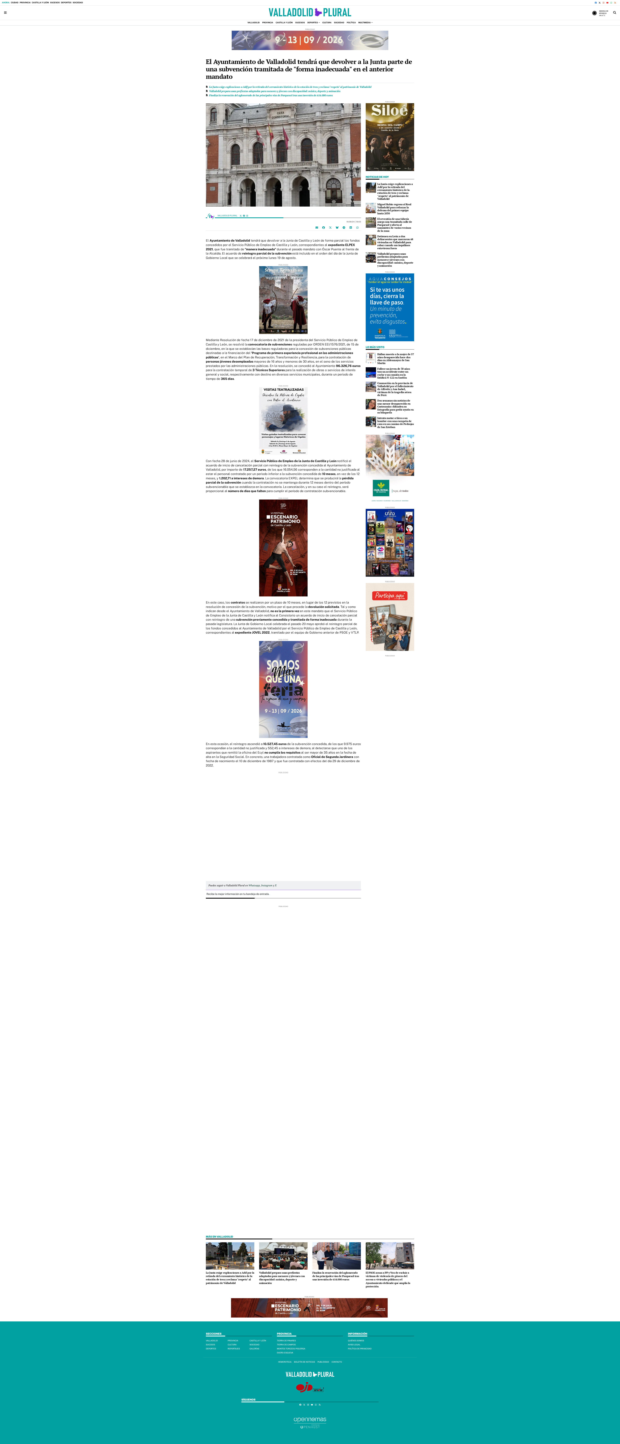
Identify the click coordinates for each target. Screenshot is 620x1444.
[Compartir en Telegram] (344, 227)
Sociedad (78, 2)
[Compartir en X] (330, 227)
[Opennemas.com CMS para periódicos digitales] (310, 1422)
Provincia (25, 2)
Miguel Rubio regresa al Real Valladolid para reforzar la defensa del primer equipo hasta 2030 (394, 209)
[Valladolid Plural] (310, 12)
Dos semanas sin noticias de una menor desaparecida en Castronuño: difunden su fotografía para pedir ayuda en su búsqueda (395, 406)
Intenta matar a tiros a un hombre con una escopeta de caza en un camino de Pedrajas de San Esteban (395, 422)
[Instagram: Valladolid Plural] (247, 215)
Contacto (336, 1362)
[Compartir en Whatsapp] (357, 227)
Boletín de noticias (304, 1362)
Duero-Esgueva (285, 1353)
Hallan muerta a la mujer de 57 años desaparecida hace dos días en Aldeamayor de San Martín (395, 358)
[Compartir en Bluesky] (337, 227)
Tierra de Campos (286, 1345)
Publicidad (323, 1362)
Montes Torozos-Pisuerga (291, 1349)
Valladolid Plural (227, 215)
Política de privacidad (360, 1349)
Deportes (66, 2)
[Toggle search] (615, 12)
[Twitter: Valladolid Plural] (240, 215)
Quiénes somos (356, 1341)
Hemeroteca (284, 1362)
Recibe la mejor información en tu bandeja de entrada (238, 894)
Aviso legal (354, 1345)
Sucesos (55, 2)
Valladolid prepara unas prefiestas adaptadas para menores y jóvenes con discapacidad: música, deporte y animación (274, 91)
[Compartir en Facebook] (323, 227)
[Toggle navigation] (5, 12)
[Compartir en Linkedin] (350, 227)
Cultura (232, 1345)
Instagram (266, 885)
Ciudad (14, 2)
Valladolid (212, 1341)
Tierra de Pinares (286, 1341)
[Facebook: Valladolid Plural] (244, 215)
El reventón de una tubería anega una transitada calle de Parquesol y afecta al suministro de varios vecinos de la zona (394, 225)
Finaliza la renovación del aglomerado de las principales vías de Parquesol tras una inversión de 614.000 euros (271, 95)
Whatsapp (254, 885)
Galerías (254, 1349)
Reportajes (234, 1349)
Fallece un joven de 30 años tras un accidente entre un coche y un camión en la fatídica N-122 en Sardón (393, 373)
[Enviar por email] (316, 227)
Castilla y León (40, 2)
